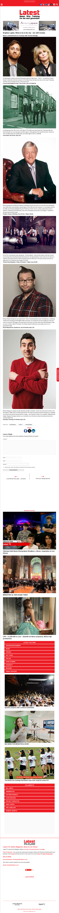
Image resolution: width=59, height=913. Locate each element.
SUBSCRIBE (58, 374)
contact (33, 909)
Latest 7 (20, 424)
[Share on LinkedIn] (33, 432)
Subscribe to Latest (29, 1)
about (19, 909)
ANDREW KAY (10, 791)
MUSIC (8, 649)
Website (4, 464)
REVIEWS (9, 668)
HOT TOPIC (9, 655)
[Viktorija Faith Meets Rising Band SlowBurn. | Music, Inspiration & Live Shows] (29, 530)
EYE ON (8, 658)
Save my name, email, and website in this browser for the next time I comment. (20, 467)
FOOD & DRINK (10, 661)
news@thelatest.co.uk (13, 865)
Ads (39, 853)
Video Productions (47, 853)
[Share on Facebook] (25, 432)
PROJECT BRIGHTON (12, 801)
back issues (28, 909)
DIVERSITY (9, 665)
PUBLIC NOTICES (11, 671)
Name (4, 457)
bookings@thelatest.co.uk (20, 859)
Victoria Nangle (29, 424)
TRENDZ (8, 652)
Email (4, 460)
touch (13, 853)
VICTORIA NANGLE (12, 794)
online (43, 849)
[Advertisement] (29, 496)
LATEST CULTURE (29, 642)
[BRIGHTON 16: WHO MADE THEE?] (29, 574)
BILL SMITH (9, 788)
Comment (5, 439)
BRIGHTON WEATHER (29, 904)
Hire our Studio (7, 856)
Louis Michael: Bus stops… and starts (16, 478)
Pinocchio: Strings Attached (43, 478)
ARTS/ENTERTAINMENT (13, 645)
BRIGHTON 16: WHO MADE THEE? (15, 595)
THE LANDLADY (11, 807)
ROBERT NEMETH (11, 811)
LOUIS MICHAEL (11, 798)
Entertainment (13, 424)
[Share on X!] (29, 432)
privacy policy (38, 909)
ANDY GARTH (10, 804)
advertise (23, 909)
